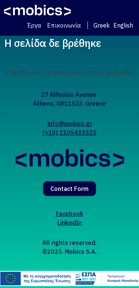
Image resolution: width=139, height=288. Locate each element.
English (123, 25)
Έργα (34, 25)
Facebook (69, 213)
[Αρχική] (37, 10)
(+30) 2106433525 (69, 132)
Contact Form (69, 188)
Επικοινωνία (64, 25)
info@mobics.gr (69, 123)
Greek (101, 25)
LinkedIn (69, 222)
